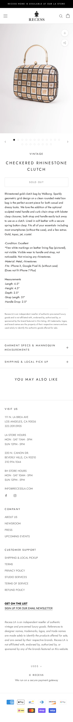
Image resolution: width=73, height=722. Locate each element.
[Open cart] (67, 16)
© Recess (36, 675)
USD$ (35, 666)
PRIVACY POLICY (15, 571)
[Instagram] (15, 495)
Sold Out (36, 182)
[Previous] (5, 142)
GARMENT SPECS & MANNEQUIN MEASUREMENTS (30, 347)
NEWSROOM (13, 523)
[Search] (61, 16)
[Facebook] (6, 495)
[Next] (67, 142)
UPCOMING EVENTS (17, 536)
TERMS (9, 564)
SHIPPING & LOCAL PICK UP (26, 362)
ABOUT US (11, 517)
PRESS (8, 530)
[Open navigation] (5, 15)
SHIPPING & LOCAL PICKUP (21, 558)
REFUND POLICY (15, 590)
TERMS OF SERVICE (16, 583)
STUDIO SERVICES (16, 577)
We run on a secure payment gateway (36, 680)
